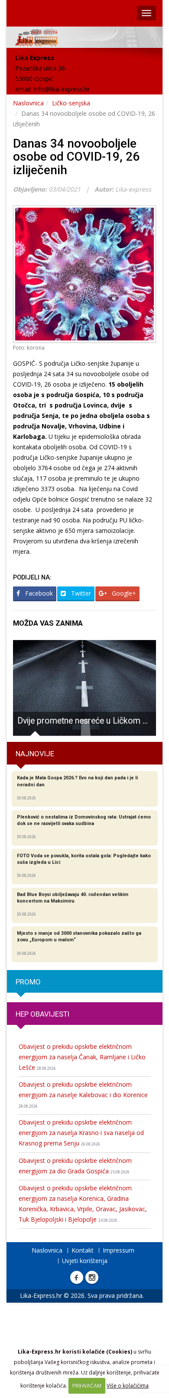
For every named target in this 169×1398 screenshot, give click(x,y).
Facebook (38, 593)
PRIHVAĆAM (86, 1385)
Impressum (118, 1250)
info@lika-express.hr (61, 89)
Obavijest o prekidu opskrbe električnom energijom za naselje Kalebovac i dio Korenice (83, 1094)
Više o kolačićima (128, 1385)
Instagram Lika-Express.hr (91, 1277)
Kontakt (83, 1250)
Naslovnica (28, 103)
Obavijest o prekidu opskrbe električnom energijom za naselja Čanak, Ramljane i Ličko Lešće (82, 1056)
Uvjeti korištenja (84, 1261)
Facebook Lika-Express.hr (76, 1277)
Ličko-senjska (71, 103)
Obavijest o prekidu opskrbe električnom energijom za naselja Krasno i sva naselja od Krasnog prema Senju (81, 1132)
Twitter (80, 593)
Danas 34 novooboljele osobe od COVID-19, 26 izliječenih (76, 157)
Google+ (123, 593)
